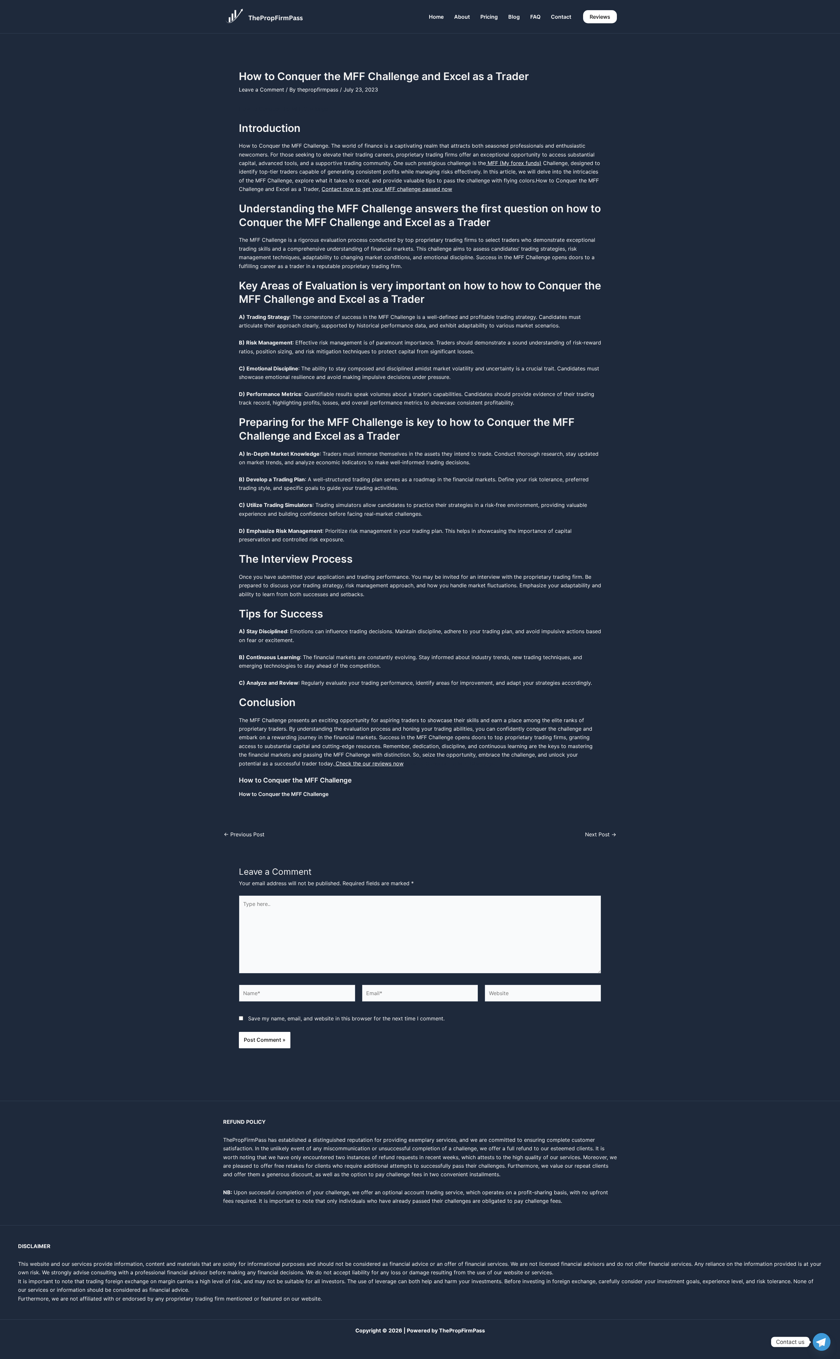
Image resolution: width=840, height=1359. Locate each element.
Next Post (600, 834)
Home (436, 16)
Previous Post (244, 834)
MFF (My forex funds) (513, 163)
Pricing (489, 16)
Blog (514, 16)
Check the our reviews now (369, 763)
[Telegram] (821, 1342)
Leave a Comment (261, 89)
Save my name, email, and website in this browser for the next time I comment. (346, 1018)
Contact (561, 16)
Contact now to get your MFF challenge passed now (387, 189)
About (462, 16)
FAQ (535, 16)
